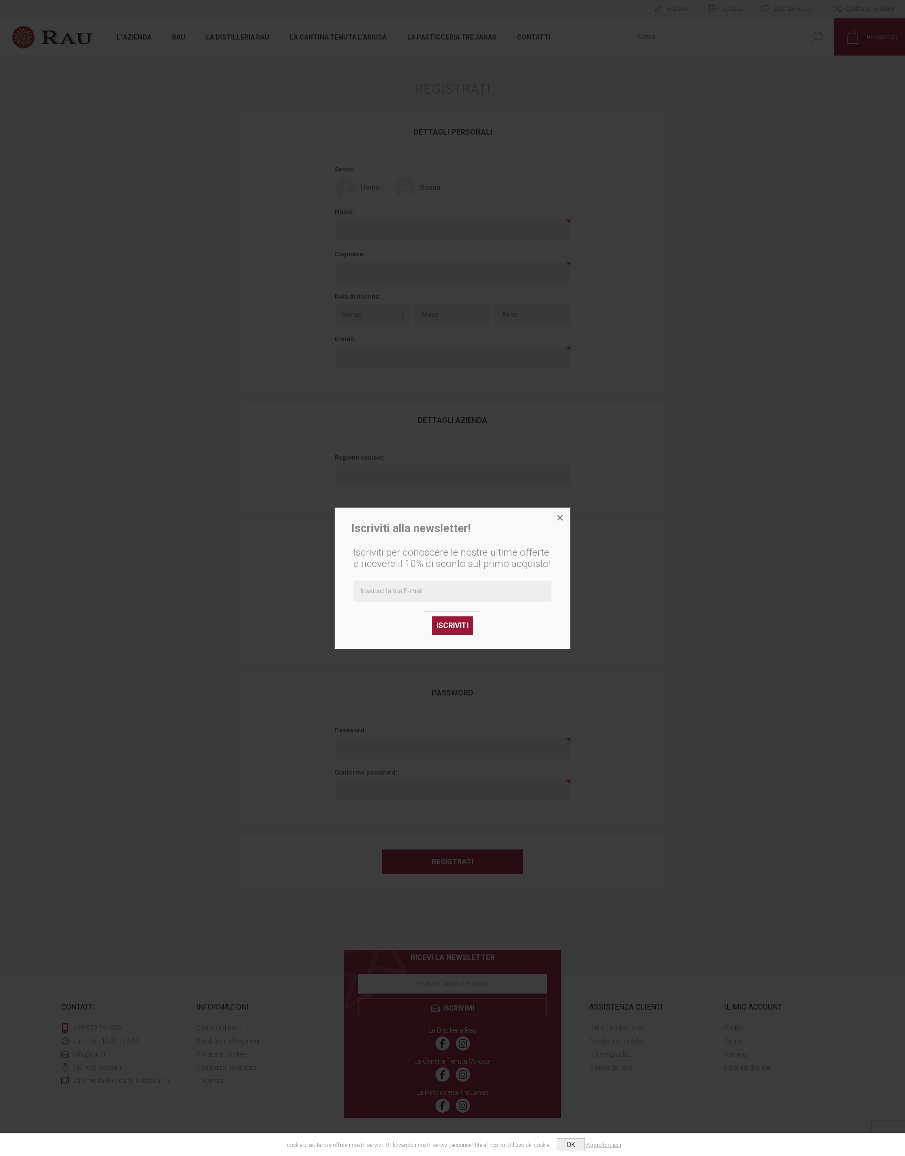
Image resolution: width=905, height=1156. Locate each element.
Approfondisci (603, 1145)
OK (571, 1144)
